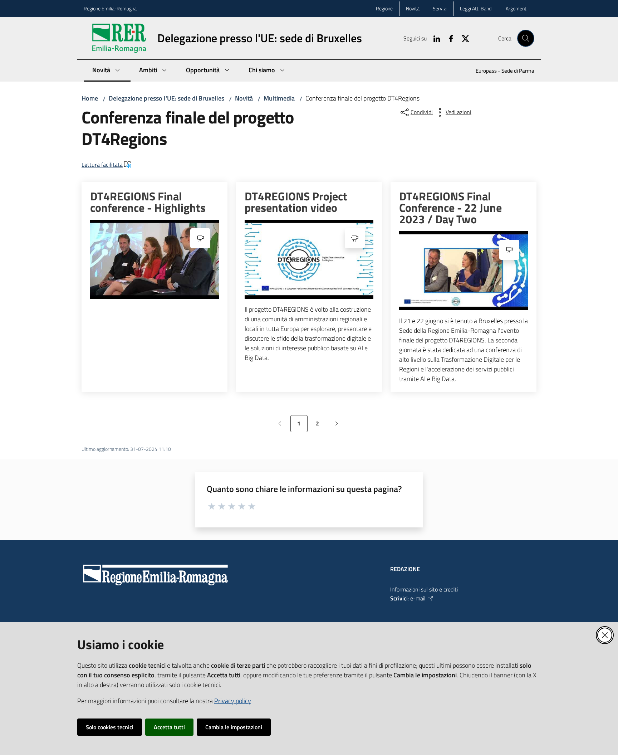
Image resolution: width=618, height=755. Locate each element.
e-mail (418, 598)
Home (90, 98)
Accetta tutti (169, 727)
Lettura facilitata (102, 164)
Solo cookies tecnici (109, 727)
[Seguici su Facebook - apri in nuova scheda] (448, 38)
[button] (525, 38)
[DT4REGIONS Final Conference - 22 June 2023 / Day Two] (463, 270)
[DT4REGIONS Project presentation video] (309, 259)
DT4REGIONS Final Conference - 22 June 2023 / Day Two (450, 207)
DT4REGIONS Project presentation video (296, 201)
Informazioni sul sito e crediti (424, 589)
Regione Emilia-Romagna (110, 8)
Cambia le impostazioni (233, 727)
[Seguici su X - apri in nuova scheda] (462, 38)
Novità (244, 98)
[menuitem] (500, 71)
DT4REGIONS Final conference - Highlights (148, 201)
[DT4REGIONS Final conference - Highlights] (154, 259)
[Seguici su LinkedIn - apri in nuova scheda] (434, 38)
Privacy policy (232, 701)
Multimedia (279, 98)
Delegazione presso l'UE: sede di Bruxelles (166, 98)
